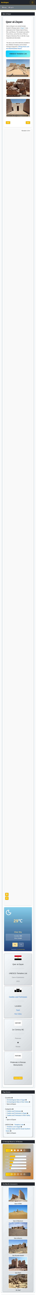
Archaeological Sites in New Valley (18, 1102)
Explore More (18, 1078)
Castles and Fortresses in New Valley (18, 1115)
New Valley (18, 1014)
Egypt (22, 28)
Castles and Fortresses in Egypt (17, 1113)
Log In (12, 7)
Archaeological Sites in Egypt (16, 1100)
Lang (5, 7)
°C (15, 944)
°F (21, 944)
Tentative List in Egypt (14, 1126)
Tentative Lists (19, 1124)
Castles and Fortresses (18, 997)
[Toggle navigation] (32, 2)
